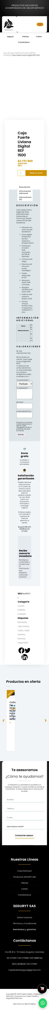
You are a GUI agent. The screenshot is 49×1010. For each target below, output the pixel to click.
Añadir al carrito (36, 173)
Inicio (5, 53)
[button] (24, 24)
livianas (21, 638)
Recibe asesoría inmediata (25, 553)
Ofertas (25, 36)
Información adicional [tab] (25, 192)
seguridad (23, 642)
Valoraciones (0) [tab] (25, 198)
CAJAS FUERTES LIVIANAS (22, 609)
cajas (20, 630)
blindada (22, 622)
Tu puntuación (23, 380)
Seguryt (10, 36)
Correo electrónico (24, 411)
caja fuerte (23, 626)
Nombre (20, 402)
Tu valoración (22, 388)
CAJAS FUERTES (15, 53)
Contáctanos (24, 42)
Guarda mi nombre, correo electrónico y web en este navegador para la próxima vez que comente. (24, 426)
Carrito (39, 36)
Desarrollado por (24, 1004)
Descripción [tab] (24, 187)
